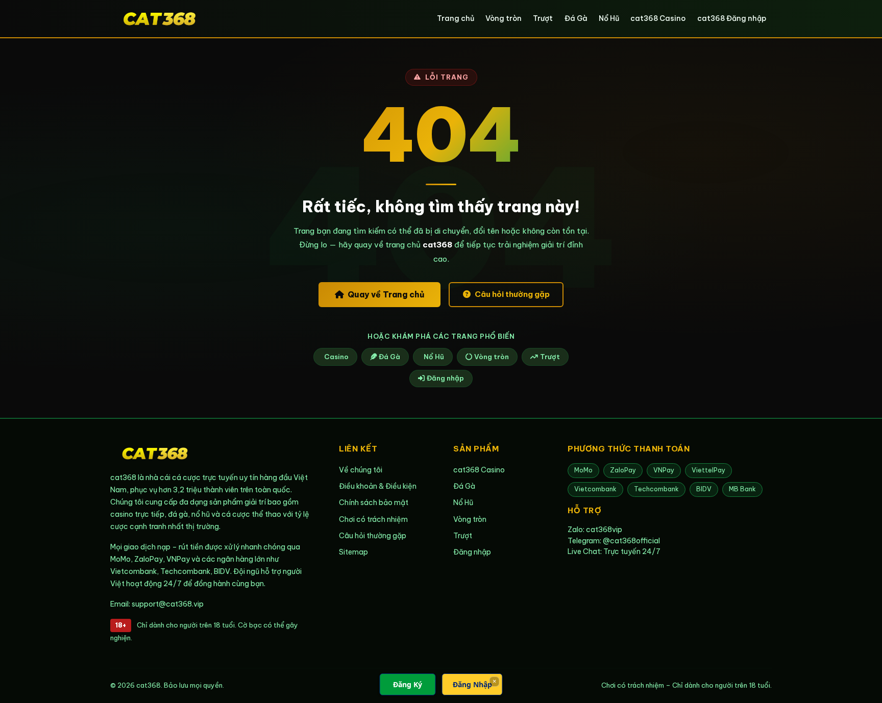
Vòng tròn (503, 18)
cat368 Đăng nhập (731, 18)
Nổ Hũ (609, 18)
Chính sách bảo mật (373, 502)
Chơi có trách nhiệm (373, 519)
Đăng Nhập (472, 684)
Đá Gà (576, 18)
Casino (336, 357)
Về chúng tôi (360, 469)
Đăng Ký (407, 684)
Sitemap (353, 552)
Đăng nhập (445, 378)
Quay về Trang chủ (386, 294)
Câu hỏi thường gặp (512, 294)
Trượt (543, 18)
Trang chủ (455, 18)
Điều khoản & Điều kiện (377, 486)
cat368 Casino (657, 18)
